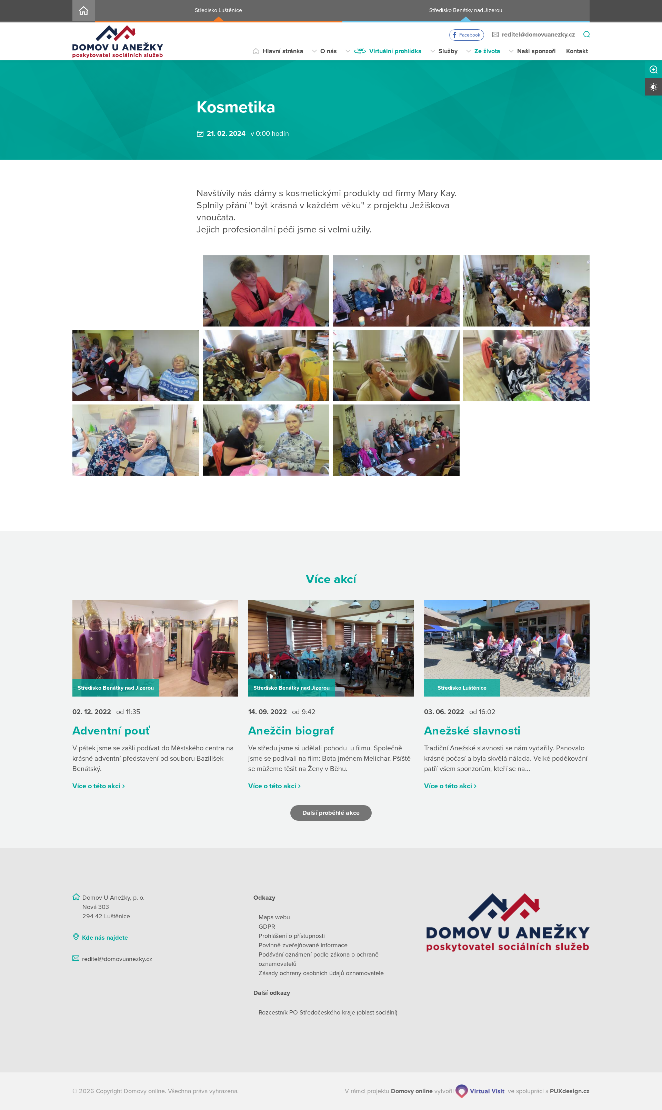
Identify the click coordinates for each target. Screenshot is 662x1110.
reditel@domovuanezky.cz (538, 34)
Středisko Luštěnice (218, 10)
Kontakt (577, 51)
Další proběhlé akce (331, 813)
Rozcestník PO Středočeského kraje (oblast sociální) (328, 1012)
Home (83, 11)
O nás (328, 51)
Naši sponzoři (536, 51)
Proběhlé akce (271, 86)
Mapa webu (274, 917)
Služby (448, 51)
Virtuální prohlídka (395, 51)
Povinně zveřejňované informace (303, 945)
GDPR (267, 926)
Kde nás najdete (105, 937)
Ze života (487, 51)
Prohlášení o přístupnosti (292, 936)
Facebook (469, 35)
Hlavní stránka (283, 51)
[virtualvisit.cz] (479, 1091)
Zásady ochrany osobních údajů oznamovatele (321, 973)
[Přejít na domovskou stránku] (117, 41)
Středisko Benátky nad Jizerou (465, 10)
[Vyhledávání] (586, 35)
